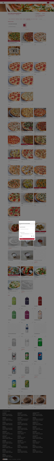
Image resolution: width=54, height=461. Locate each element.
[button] (27, 239)
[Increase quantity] (33, 236)
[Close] (34, 221)
